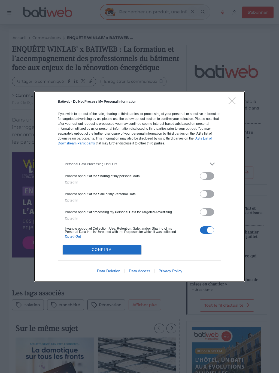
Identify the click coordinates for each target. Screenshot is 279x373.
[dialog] (139, 186)
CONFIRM (102, 250)
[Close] (234, 102)
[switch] (207, 176)
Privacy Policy (170, 271)
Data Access (139, 271)
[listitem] (139, 164)
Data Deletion (108, 271)
